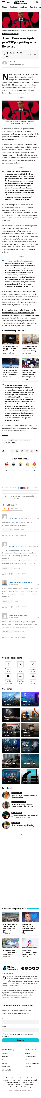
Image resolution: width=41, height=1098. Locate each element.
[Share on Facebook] (7, 52)
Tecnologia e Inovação (10, 367)
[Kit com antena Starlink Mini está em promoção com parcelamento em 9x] (6, 825)
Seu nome (5, 1019)
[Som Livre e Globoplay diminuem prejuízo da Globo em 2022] (30, 943)
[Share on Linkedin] (17, 52)
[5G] (11, 699)
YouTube (6, 220)
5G (5, 702)
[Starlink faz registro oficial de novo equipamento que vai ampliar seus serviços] (6, 805)
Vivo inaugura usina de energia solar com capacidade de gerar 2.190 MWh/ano (10, 928)
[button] (4, 2)
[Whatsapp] (22, 968)
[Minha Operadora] (20, 2)
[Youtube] (8, 679)
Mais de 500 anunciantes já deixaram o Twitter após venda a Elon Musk (29, 928)
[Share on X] (10, 52)
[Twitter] (33, 968)
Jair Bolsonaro (25, 440)
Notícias (26, 779)
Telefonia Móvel (29, 763)
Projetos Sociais (28, 367)
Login (36, 488)
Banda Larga (27, 702)
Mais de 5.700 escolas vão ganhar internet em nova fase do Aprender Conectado (29, 374)
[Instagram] (33, 667)
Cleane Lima (13, 62)
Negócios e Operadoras (10, 33)
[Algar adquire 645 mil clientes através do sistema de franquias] (10, 943)
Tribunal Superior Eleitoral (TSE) (25, 144)
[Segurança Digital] (11, 746)
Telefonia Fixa (9, 763)
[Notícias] (30, 776)
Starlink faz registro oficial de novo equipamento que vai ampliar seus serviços (22, 806)
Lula (13, 442)
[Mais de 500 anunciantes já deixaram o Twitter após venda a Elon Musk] (30, 917)
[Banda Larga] (30, 699)
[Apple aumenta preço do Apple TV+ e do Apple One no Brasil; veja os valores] (10, 339)
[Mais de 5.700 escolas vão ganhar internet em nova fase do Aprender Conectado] (30, 363)
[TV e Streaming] (11, 776)
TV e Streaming (8, 343)
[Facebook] (8, 667)
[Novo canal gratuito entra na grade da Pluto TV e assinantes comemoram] (6, 815)
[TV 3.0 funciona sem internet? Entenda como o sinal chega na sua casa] (30, 339)
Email (4, 1026)
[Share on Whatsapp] (14, 52)
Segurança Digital (10, 748)
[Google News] (33, 679)
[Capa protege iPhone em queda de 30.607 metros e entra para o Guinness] (10, 363)
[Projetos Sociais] (11, 730)
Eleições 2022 (13, 440)
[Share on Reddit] (20, 52)
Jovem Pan (19, 294)
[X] (20, 667)
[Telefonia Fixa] (11, 761)
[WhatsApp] (20, 679)
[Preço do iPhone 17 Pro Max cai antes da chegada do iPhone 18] (6, 795)
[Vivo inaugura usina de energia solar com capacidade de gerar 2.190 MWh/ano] (10, 917)
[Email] (7, 56)
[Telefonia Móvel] (30, 761)
